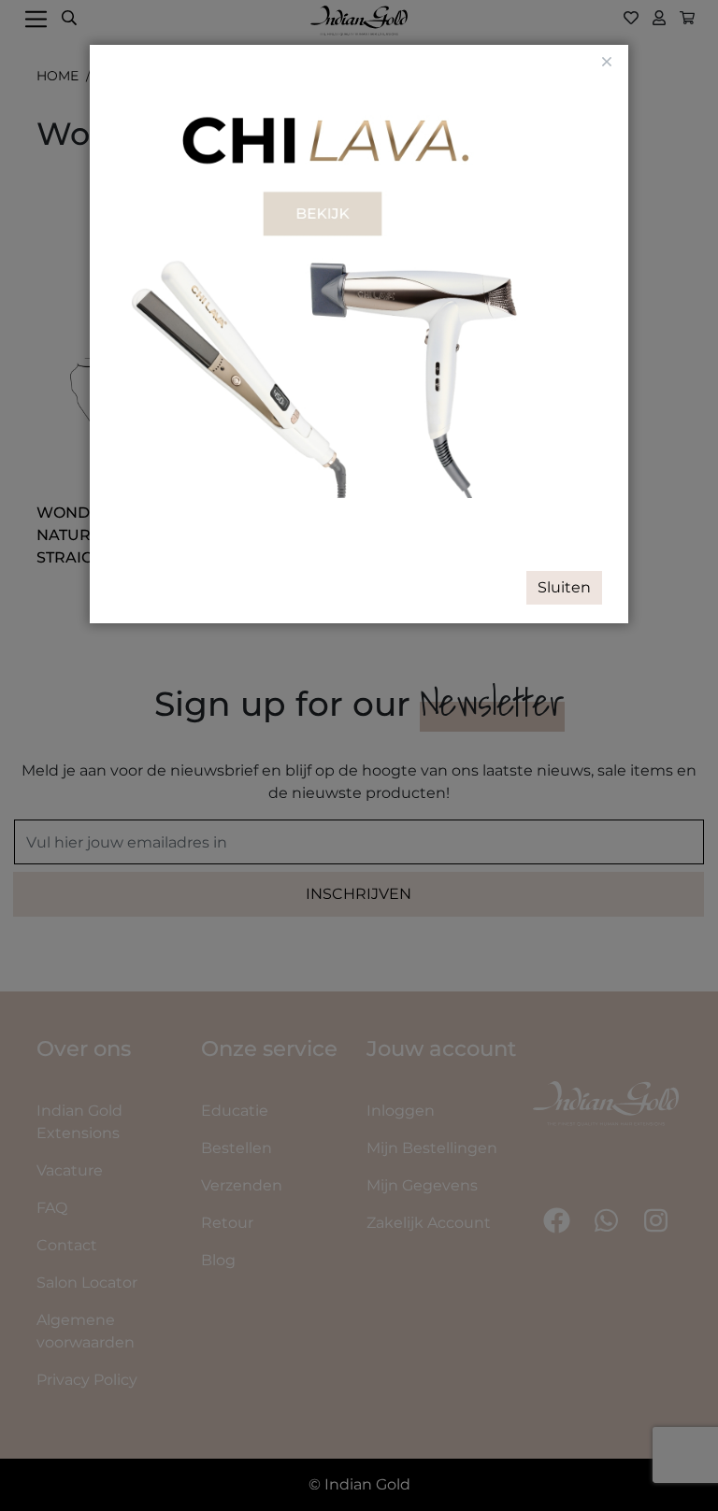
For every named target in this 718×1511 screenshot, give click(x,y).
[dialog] (359, 755)
